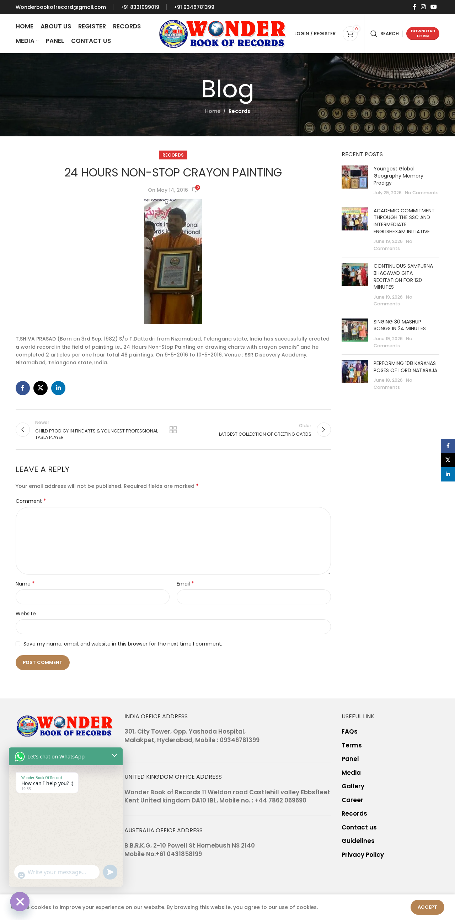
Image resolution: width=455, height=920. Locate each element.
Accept (427, 907)
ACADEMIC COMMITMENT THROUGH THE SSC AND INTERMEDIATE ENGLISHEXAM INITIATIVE (404, 221)
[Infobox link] (61, 7)
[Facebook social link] (414, 6)
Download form (423, 33)
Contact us (359, 827)
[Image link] (65, 725)
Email (185, 584)
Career (352, 800)
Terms (352, 745)
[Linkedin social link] (58, 388)
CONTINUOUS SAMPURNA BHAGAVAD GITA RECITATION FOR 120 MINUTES (403, 276)
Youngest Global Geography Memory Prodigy (398, 175)
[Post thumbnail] (355, 180)
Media (351, 773)
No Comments (422, 193)
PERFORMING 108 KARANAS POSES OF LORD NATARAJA (405, 367)
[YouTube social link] (433, 6)
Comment (31, 501)
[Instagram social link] (423, 6)
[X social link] (40, 388)
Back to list (173, 430)
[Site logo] (222, 33)
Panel (350, 759)
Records (239, 111)
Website (26, 613)
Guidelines (358, 841)
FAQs (350, 732)
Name (25, 584)
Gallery (353, 786)
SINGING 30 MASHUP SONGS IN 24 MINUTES (400, 325)
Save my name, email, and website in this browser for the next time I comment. (122, 643)
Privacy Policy (363, 855)
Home (212, 111)
